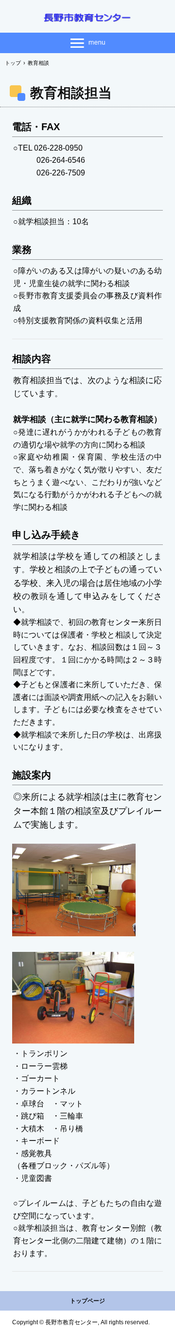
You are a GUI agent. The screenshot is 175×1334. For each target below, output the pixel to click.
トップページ (87, 1300)
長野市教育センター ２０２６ (87, 17)
